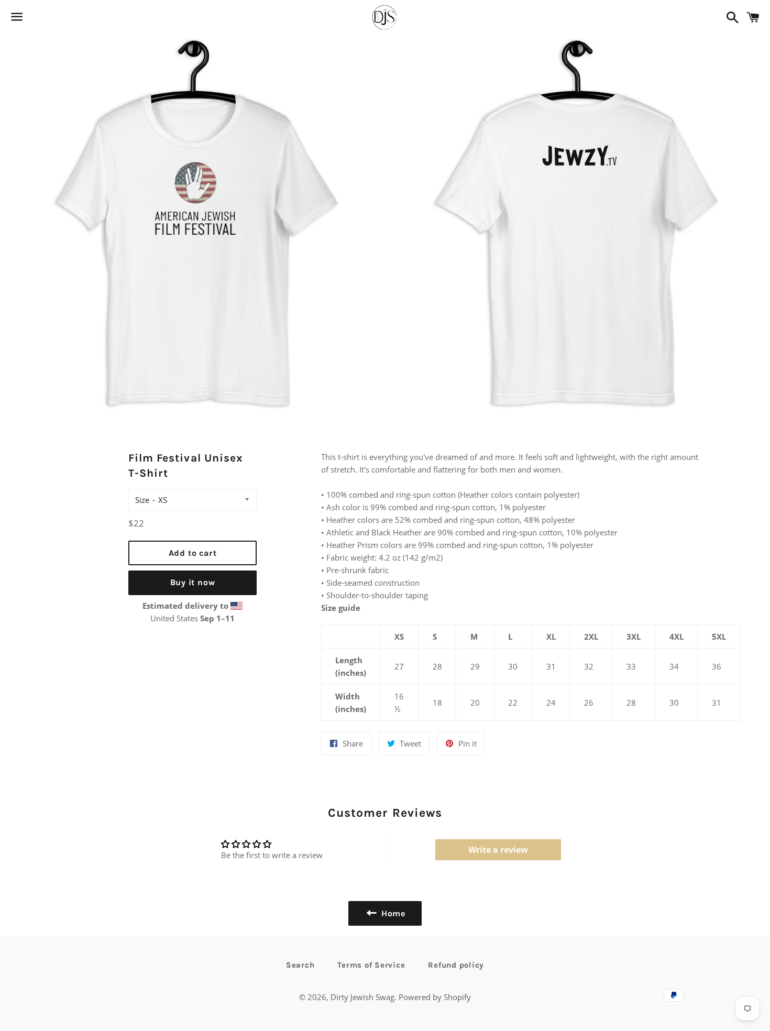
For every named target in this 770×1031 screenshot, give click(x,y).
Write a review (498, 849)
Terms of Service (371, 965)
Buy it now (192, 582)
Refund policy (456, 965)
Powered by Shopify (435, 997)
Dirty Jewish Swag (362, 997)
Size (142, 500)
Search (300, 965)
